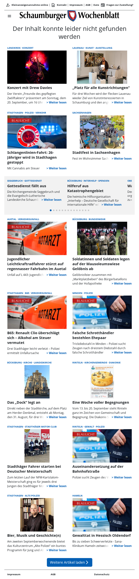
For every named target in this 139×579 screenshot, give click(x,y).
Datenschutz (101, 574)
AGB (88, 4)
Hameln (77, 495)
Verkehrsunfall (28, 219)
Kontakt (59, 5)
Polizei (29, 112)
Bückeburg (74, 180)
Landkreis (14, 47)
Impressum (76, 4)
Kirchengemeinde (96, 362)
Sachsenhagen (81, 112)
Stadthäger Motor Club (41, 426)
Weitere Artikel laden (69, 562)
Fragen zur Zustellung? (117, 5)
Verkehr (40, 112)
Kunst (90, 47)
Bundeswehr (97, 219)
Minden (77, 293)
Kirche (28, 362)
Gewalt (90, 426)
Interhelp (90, 180)
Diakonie (115, 362)
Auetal (12, 219)
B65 (27, 293)
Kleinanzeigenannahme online (27, 5)
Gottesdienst (33, 180)
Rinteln (77, 362)
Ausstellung (104, 47)
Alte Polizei (32, 495)
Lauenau (78, 47)
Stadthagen (15, 112)
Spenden (103, 180)
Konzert (27, 47)
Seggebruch (15, 180)
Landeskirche (43, 362)
